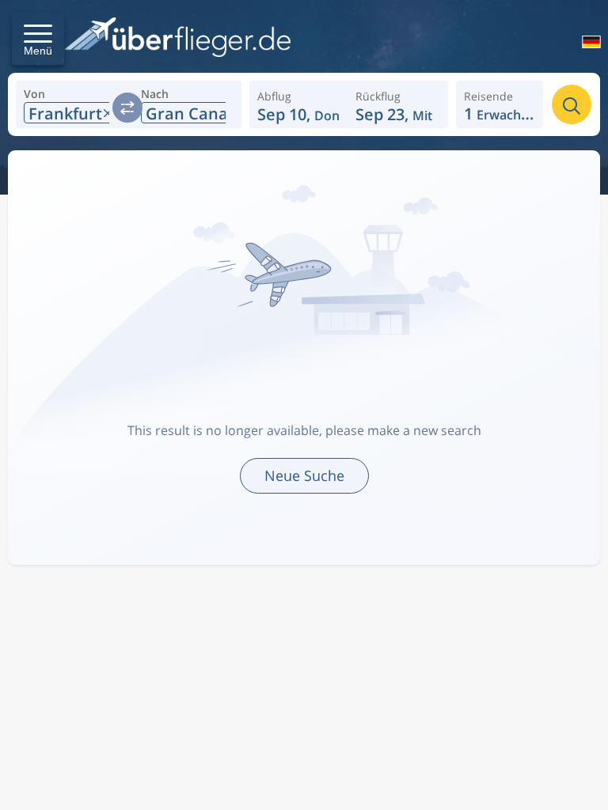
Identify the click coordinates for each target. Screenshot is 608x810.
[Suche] (571, 104)
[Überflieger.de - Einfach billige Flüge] (177, 38)
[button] (38, 39)
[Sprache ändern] (585, 43)
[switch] (127, 108)
